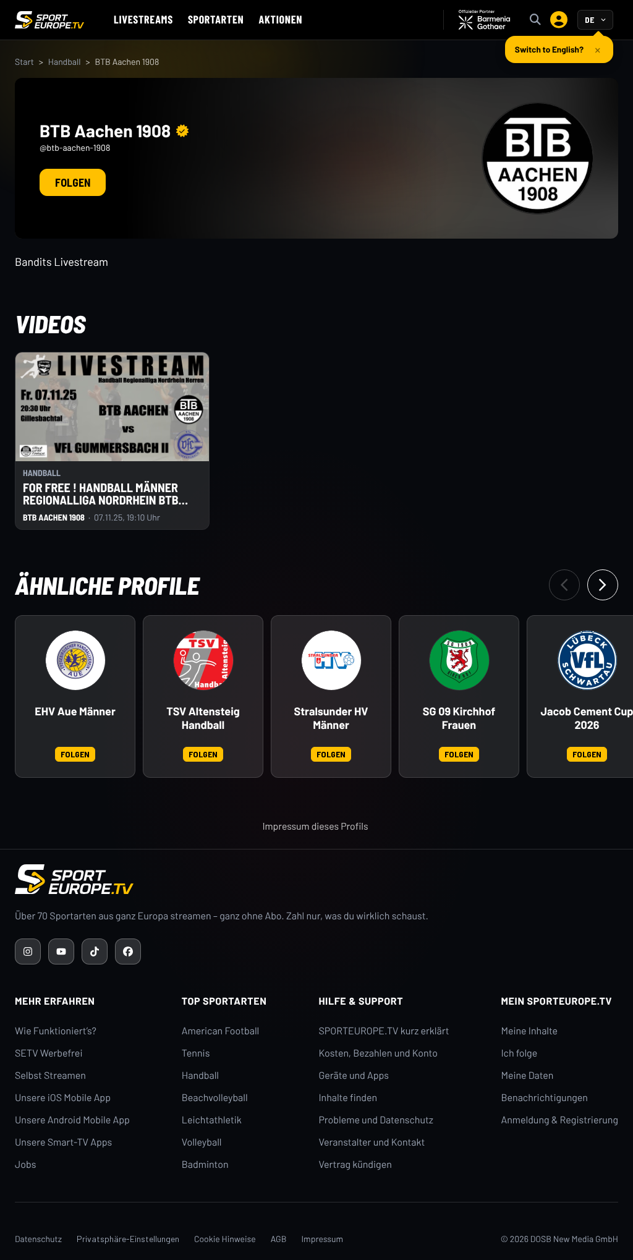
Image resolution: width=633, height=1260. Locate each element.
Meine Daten (527, 1075)
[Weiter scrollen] (602, 584)
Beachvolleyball (215, 1098)
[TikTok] (95, 951)
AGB (279, 1238)
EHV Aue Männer (75, 711)
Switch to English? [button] (549, 49)
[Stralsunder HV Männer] (331, 660)
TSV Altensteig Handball (203, 718)
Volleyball (202, 1142)
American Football (220, 1031)
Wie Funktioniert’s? (55, 1031)
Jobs (25, 1164)
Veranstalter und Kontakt (371, 1142)
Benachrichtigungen (544, 1098)
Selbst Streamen (50, 1075)
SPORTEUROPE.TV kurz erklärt (383, 1031)
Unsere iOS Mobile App (63, 1098)
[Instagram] (28, 951)
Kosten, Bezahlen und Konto (377, 1053)
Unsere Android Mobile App (72, 1120)
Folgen (72, 182)
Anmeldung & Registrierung (559, 1120)
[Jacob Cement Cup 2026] (587, 660)
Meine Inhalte (529, 1031)
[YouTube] (61, 951)
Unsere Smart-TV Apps (63, 1142)
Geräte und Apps (353, 1075)
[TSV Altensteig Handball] (203, 660)
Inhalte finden (347, 1098)
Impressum (322, 1238)
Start (24, 61)
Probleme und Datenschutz (375, 1120)
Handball (64, 61)
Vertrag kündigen (354, 1164)
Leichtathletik (212, 1120)
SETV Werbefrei (48, 1053)
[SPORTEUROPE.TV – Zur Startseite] (49, 19)
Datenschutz (38, 1238)
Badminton (205, 1164)
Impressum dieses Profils (315, 826)
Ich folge (519, 1053)
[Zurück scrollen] (564, 584)
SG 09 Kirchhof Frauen (459, 718)
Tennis (196, 1053)
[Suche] (535, 20)
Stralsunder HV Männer (331, 718)
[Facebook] (128, 951)
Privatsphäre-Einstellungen (128, 1238)
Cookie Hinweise (225, 1238)
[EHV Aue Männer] (75, 660)
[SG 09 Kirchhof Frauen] (459, 660)
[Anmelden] (558, 19)
